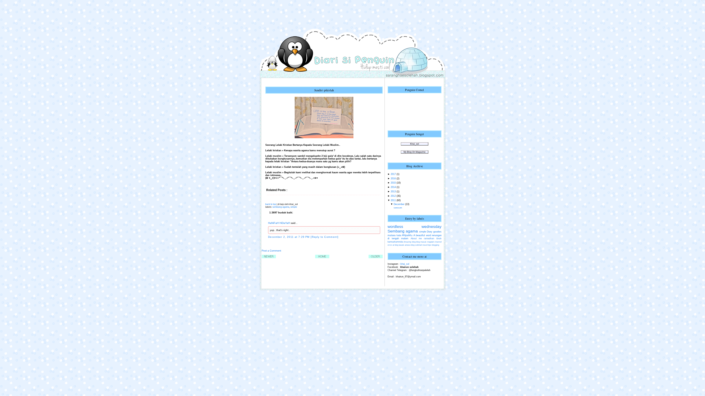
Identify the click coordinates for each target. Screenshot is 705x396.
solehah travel (421, 245)
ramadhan (429, 238)
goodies (437, 231)
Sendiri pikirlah (324, 90)
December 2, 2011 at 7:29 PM (289, 236)
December (399, 204)
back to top (270, 204)
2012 (393, 196)
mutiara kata (394, 235)
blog (414, 242)
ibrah (439, 238)
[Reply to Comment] (324, 236)
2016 (393, 178)
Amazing (407, 242)
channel (438, 242)
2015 (393, 182)
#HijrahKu (407, 235)
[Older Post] (375, 257)
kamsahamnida (395, 242)
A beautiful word (422, 235)
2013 (393, 191)
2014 (393, 187)
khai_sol (404, 264)
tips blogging (433, 245)
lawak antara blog (407, 245)
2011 (393, 200)
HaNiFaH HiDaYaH (279, 222)
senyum (398, 207)
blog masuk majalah (425, 242)
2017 (393, 174)
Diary (429, 231)
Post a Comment (271, 250)
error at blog (393, 245)
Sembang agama (280, 207)
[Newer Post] (269, 257)
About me (416, 238)
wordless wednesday (415, 226)
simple (293, 207)
